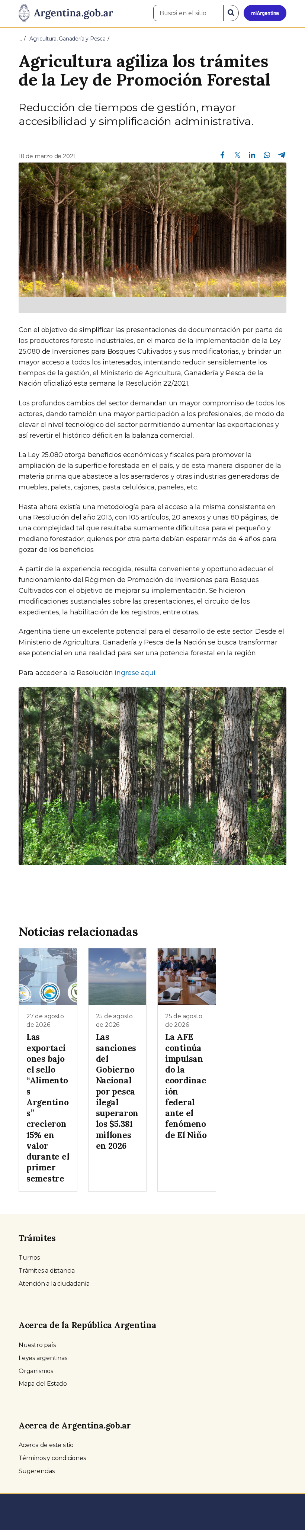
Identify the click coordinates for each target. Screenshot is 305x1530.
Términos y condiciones (52, 1458)
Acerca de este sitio (46, 1445)
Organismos (36, 1371)
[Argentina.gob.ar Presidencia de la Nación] (66, 13)
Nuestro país (37, 1345)
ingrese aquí (135, 673)
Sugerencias (37, 1471)
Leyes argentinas (43, 1358)
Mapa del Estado (43, 1383)
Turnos (29, 1257)
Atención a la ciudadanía (54, 1283)
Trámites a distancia (47, 1270)
